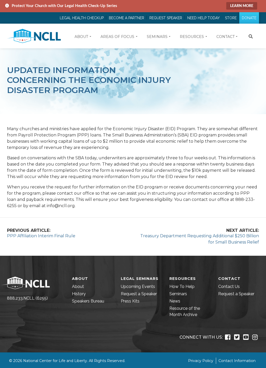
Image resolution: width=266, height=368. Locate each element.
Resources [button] (192, 36)
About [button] (81, 36)
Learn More (241, 6)
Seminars (178, 293)
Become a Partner (126, 18)
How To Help (182, 286)
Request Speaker (165, 18)
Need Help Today (203, 18)
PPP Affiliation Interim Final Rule (41, 235)
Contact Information (237, 360)
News (174, 301)
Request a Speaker (139, 293)
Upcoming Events (138, 286)
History (79, 293)
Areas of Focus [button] (117, 36)
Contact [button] (225, 36)
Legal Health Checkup (82, 18)
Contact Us (229, 286)
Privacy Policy (200, 360)
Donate (249, 18)
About (78, 286)
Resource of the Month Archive (184, 311)
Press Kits (130, 301)
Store (231, 18)
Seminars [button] (157, 36)
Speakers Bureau (88, 301)
